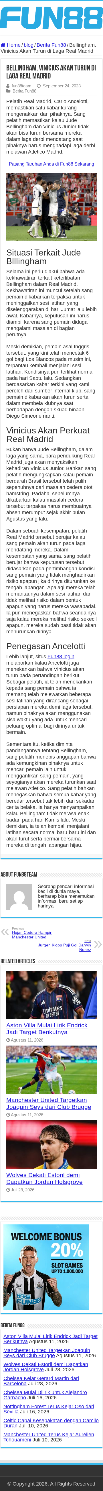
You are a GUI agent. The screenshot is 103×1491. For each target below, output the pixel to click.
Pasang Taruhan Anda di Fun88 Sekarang (51, 164)
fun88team (21, 85)
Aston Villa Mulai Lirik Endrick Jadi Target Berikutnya (47, 1028)
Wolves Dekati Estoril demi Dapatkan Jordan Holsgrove (44, 1178)
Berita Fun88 (51, 45)
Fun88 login (60, 656)
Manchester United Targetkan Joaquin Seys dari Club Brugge (48, 1103)
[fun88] (51, 17)
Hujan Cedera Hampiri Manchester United (32, 933)
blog (28, 45)
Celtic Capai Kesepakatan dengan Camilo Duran (51, 1423)
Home (13, 45)
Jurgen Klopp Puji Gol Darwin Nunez (64, 945)
